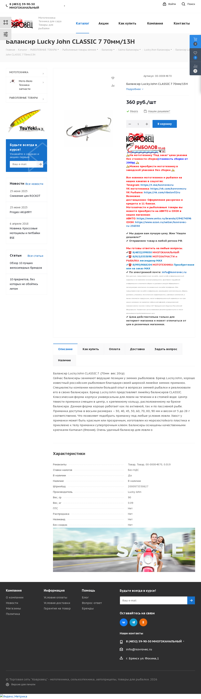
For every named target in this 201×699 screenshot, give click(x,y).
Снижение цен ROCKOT (25, 196)
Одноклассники (143, 622)
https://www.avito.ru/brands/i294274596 (164, 218)
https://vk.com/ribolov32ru (162, 192)
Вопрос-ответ (92, 603)
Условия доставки (57, 603)
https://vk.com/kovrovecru (168, 188)
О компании (14, 597)
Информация (54, 590)
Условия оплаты (55, 597)
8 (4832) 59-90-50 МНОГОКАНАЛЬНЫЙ (154, 641)
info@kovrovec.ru (139, 649)
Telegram (133, 622)
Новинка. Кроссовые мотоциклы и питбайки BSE (25, 233)
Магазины (13, 608)
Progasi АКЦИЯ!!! (21, 212)
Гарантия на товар (57, 608)
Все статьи (35, 256)
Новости (12, 603)
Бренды (88, 608)
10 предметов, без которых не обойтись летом (24, 284)
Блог (85, 597)
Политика (13, 614)
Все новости (34, 184)
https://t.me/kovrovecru (157, 185)
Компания (14, 590)
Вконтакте (124, 622)
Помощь (88, 590)
